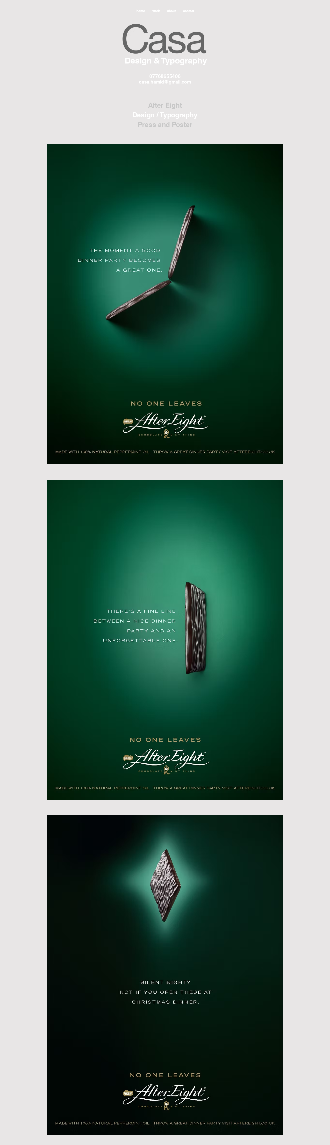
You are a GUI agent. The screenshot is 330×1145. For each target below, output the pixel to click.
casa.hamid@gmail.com (165, 81)
